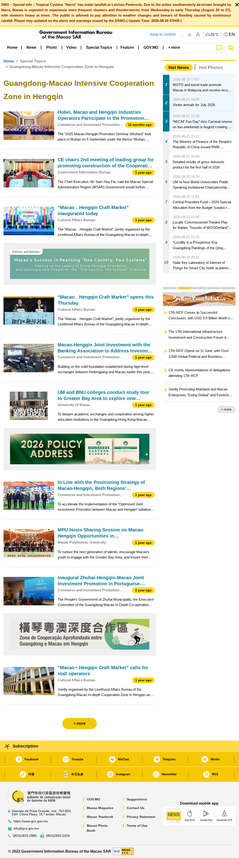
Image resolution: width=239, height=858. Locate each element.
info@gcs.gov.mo (26, 828)
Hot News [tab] (179, 67)
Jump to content (162, 34)
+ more (226, 409)
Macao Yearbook (100, 817)
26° (214, 35)
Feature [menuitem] (127, 47)
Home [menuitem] (12, 47)
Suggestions (137, 799)
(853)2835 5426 (58, 835)
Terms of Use (137, 825)
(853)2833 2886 (25, 835)
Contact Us (135, 808)
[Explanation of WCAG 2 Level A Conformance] (123, 851)
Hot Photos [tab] (211, 67)
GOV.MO (93, 799)
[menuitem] (31, 47)
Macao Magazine (100, 808)
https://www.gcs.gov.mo (30, 821)
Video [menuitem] (71, 47)
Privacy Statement (141, 817)
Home (9, 61)
